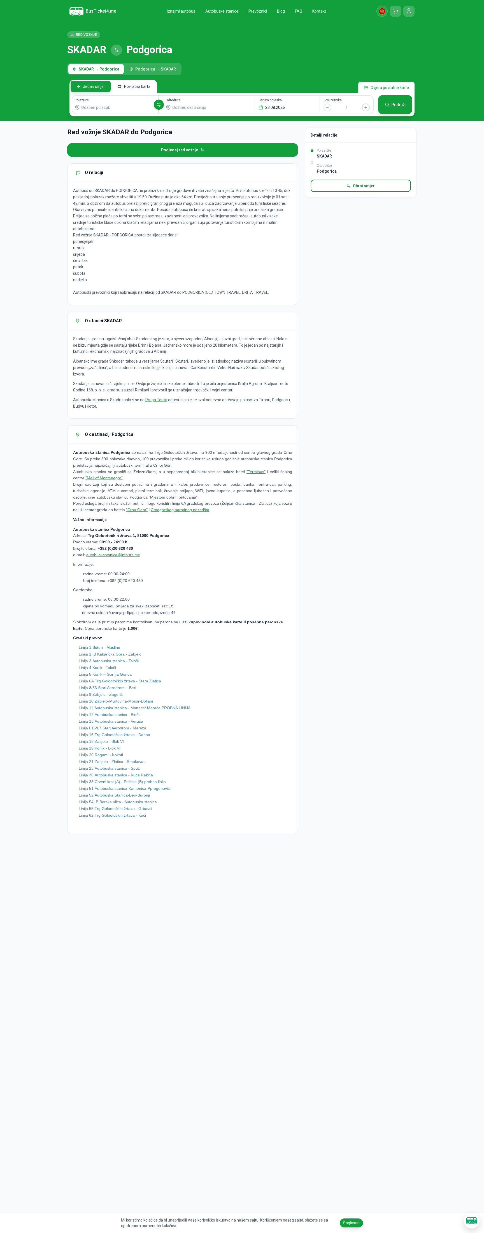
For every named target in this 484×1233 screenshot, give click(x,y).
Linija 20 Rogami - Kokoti (101, 755)
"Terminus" (256, 471)
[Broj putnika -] (327, 107)
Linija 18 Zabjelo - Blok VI (101, 741)
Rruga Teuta (156, 400)
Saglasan (351, 1223)
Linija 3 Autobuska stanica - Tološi (109, 661)
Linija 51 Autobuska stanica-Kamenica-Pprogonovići (125, 788)
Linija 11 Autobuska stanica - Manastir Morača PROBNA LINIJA (134, 708)
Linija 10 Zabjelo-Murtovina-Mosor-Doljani (116, 701)
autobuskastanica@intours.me (113, 555)
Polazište (82, 100)
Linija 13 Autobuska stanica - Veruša (111, 721)
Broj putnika (333, 100)
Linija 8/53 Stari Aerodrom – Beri (107, 687)
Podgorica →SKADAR (155, 69)
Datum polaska (270, 100)
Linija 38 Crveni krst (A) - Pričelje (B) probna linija (122, 781)
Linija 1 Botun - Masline (99, 647)
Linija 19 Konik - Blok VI (99, 748)
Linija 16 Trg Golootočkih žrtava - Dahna (114, 734)
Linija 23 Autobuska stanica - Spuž (109, 768)
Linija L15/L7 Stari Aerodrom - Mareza (112, 728)
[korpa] (395, 11)
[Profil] (409, 11)
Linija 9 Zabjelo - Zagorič (101, 694)
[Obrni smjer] (159, 105)
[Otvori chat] (472, 1221)
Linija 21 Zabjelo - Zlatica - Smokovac (112, 761)
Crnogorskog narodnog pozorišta (180, 510)
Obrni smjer (364, 186)
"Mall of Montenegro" (104, 478)
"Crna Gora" (137, 510)
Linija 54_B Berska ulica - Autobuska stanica (118, 802)
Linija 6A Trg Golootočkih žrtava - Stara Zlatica (120, 681)
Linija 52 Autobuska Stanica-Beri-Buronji (114, 795)
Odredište (173, 100)
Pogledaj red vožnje (179, 150)
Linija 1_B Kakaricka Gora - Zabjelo (110, 654)
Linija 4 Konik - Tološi (97, 667)
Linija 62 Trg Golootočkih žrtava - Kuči (112, 815)
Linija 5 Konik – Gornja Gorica (105, 674)
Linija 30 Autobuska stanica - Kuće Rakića (116, 775)
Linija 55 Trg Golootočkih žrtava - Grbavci (115, 808)
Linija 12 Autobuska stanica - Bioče (110, 714)
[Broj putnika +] (366, 107)
